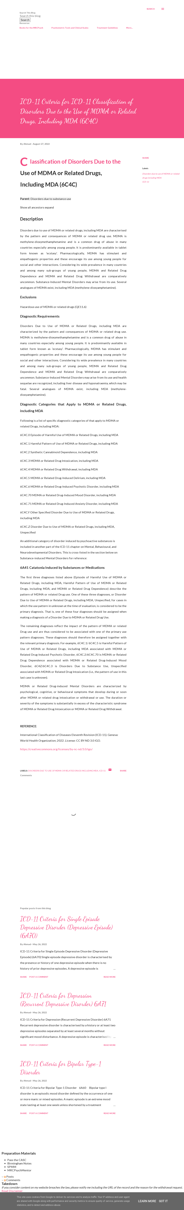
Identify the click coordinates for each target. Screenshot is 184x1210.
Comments (13, 1180)
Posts (10, 1176)
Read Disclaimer (12, 1191)
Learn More (147, 1201)
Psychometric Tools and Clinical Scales (69, 28)
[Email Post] (110, 770)
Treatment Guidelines (107, 28)
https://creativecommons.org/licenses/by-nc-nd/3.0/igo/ (56, 749)
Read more (110, 977)
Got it (163, 1201)
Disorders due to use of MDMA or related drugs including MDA (160, 176)
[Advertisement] (92, 57)
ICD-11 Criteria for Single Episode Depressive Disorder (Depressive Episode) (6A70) (66, 927)
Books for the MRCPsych (31, 28)
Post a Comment (38, 977)
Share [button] (145, 158)
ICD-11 (145, 182)
